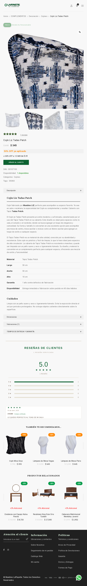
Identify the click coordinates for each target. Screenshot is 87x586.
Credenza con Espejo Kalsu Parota (16, 515)
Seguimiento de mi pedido (42, 551)
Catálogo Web (37, 556)
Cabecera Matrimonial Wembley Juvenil (71, 515)
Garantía (61, 556)
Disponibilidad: (9, 173)
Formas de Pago (65, 568)
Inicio (5, 16)
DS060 (12, 181)
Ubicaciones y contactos (41, 539)
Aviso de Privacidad (66, 545)
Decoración (33, 16)
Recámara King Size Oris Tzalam (43, 515)
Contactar (26, 539)
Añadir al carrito (16, 162)
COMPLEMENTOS (18, 16)
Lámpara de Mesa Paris (71, 461)
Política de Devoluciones (69, 551)
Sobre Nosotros (37, 545)
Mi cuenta (35, 562)
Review (24, 135)
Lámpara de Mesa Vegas (43, 461)
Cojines (44, 16)
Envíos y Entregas (66, 562)
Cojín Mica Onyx (16, 461)
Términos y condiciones (68, 539)
